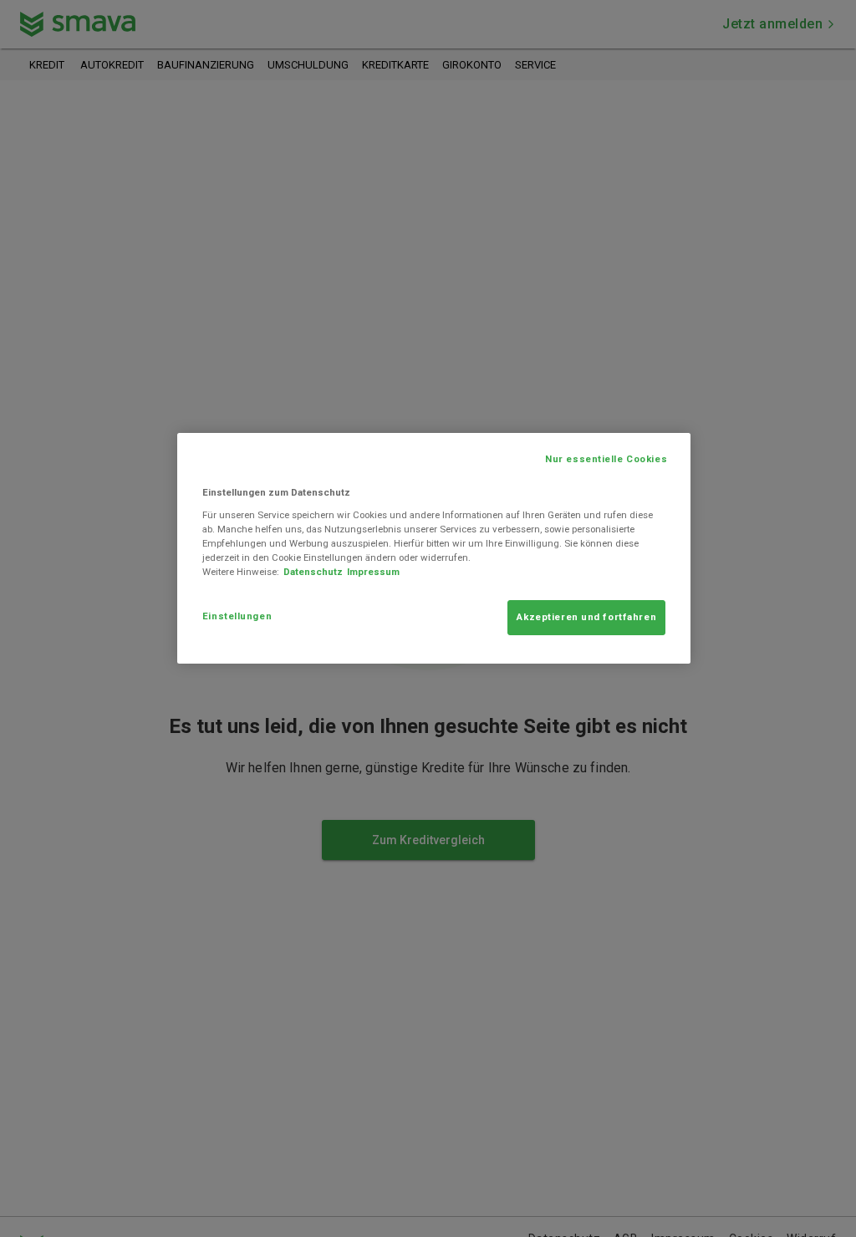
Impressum (373, 572)
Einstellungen (237, 616)
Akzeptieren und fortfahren (586, 617)
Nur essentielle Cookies (606, 459)
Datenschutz (313, 572)
